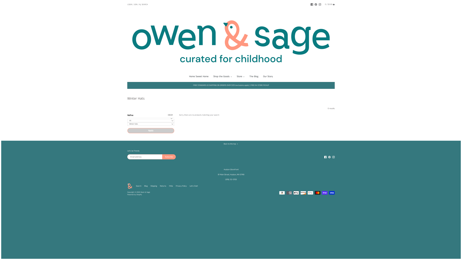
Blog (146, 186)
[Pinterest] (316, 4)
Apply (150, 130)
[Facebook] (312, 4)
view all (170, 115)
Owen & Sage (145, 192)
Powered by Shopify (134, 194)
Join (135, 4)
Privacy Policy (181, 186)
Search (138, 186)
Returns (163, 186)
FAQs (171, 186)
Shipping (154, 186)
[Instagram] (320, 4)
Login (129, 4)
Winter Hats (133, 124)
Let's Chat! (194, 186)
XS (130, 120)
